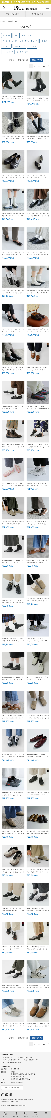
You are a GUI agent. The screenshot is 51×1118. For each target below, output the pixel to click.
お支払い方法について (25, 1057)
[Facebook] (11, 1095)
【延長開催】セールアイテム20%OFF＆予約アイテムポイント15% (25, 2)
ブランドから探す (12, 14)
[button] (48, 66)
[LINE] (6, 1095)
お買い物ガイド (8, 1057)
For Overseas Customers (12, 1062)
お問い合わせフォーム (12, 1087)
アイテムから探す (38, 14)
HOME (3, 21)
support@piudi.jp (17, 1082)
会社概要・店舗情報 (7, 1099)
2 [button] (34, 66)
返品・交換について (31, 1060)
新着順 (12, 60)
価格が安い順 (23, 60)
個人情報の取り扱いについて (24, 1099)
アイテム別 (9, 21)
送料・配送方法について (11, 1060)
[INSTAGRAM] (2, 1095)
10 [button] (44, 66)
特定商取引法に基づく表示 (9, 1101)
